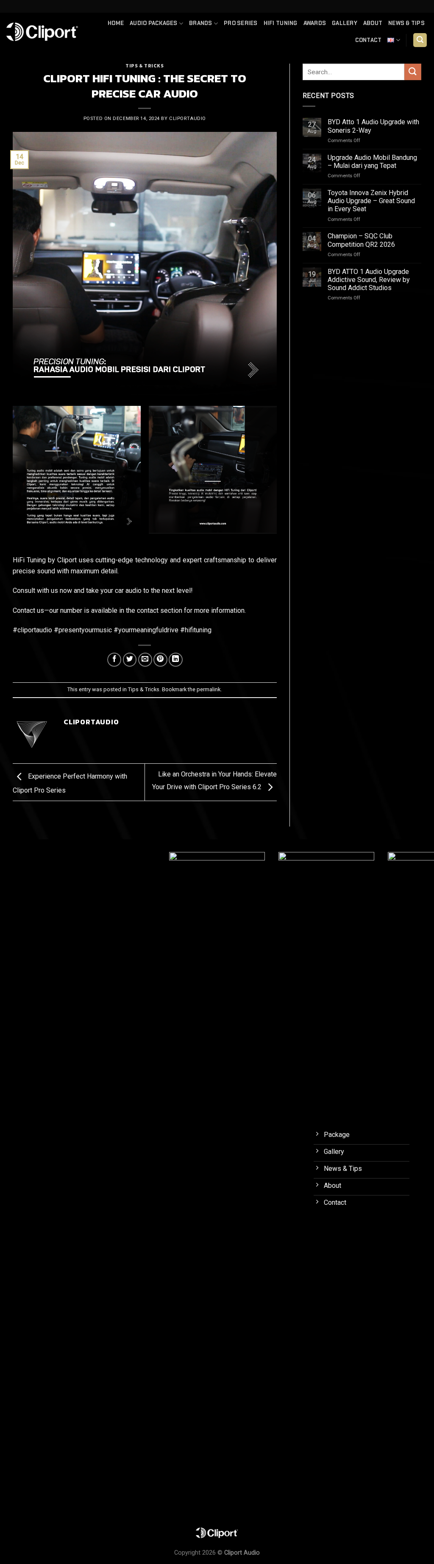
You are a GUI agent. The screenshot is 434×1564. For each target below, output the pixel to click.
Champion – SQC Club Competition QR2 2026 (361, 240)
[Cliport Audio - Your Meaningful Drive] (42, 31)
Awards (314, 23)
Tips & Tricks (144, 65)
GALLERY (344, 23)
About (372, 23)
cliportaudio (187, 118)
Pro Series (241, 23)
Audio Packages (154, 23)
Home (116, 23)
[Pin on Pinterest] (160, 660)
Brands (200, 23)
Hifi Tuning (281, 23)
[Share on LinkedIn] (176, 660)
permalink (208, 689)
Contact (368, 40)
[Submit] (412, 72)
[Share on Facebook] (114, 660)
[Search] (420, 40)
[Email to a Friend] (145, 660)
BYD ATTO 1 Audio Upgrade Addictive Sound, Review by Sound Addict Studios (369, 280)
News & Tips (406, 23)
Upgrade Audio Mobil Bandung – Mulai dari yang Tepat (372, 162)
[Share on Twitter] (130, 660)
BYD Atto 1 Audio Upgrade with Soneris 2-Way (373, 126)
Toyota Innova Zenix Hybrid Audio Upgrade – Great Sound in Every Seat (371, 201)
